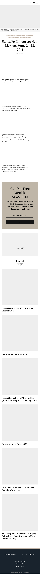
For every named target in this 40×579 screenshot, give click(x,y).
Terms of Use (20, 563)
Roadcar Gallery (26, 37)
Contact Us (20, 559)
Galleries (29, 35)
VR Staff (19, 54)
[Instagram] (22, 554)
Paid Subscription (20, 561)
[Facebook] (19, 554)
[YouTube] (30, 554)
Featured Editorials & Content (15, 35)
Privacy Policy (20, 566)
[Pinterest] (26, 554)
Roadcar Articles (13, 37)
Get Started (20, 406)
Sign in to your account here (28, 413)
